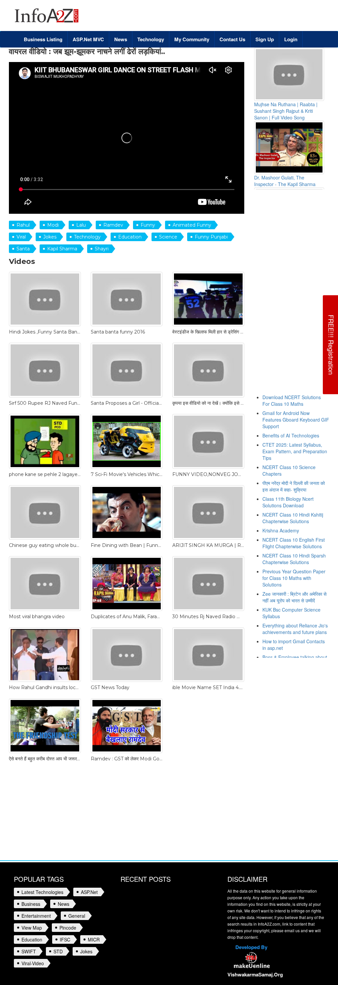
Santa (23, 249)
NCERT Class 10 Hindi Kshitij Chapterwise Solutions (292, 517)
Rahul (23, 225)
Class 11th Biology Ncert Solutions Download (288, 502)
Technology (87, 237)
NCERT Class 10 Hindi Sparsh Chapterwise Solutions (294, 558)
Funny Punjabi (211, 237)
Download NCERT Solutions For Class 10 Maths (291, 400)
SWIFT (28, 951)
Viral (21, 237)
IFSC (65, 939)
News (63, 904)
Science (168, 237)
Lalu (81, 225)
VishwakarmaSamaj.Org (255, 974)
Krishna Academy (280, 530)
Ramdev (113, 225)
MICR (94, 939)
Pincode (67, 927)
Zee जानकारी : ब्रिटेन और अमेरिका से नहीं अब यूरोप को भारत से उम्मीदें (294, 597)
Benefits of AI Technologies (290, 435)
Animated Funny (192, 225)
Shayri (102, 249)
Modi (53, 225)
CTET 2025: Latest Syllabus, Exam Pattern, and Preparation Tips (294, 451)
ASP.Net (89, 892)
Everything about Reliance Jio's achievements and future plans (295, 628)
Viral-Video (32, 963)
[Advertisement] (296, 295)
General (76, 915)
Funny (148, 225)
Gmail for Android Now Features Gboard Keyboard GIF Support (295, 419)
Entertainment (36, 915)
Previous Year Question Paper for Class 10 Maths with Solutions (293, 578)
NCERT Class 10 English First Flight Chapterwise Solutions (293, 543)
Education (130, 237)
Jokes (49, 237)
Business (30, 904)
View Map (31, 927)
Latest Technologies (42, 892)
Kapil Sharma (62, 249)
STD (58, 951)
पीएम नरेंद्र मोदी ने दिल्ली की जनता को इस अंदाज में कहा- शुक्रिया (293, 486)
